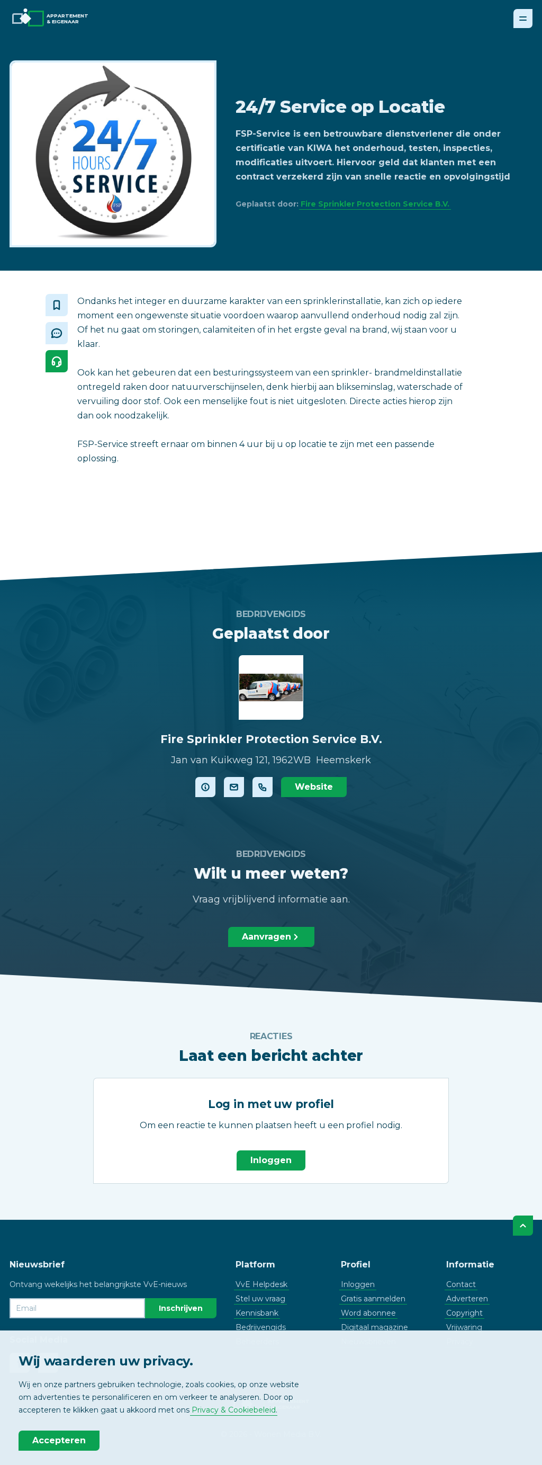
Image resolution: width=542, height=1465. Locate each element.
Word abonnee (368, 1313)
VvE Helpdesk (261, 1284)
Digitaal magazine (374, 1327)
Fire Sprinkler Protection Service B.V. (375, 204)
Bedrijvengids (261, 1327)
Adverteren (467, 1298)
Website (314, 787)
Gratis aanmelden (373, 1298)
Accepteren (59, 1440)
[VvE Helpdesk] (57, 361)
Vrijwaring (464, 1327)
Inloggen (271, 1160)
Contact (461, 1284)
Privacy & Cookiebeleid (234, 1410)
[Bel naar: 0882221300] (262, 787)
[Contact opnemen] (234, 787)
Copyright (464, 1313)
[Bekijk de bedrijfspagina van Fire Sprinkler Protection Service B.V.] (205, 787)
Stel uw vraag (260, 1298)
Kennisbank (257, 1313)
